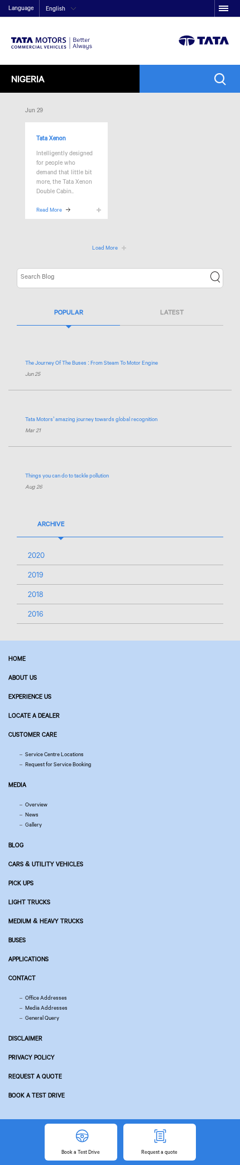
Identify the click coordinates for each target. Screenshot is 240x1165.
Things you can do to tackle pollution (67, 475)
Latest (172, 312)
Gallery (33, 824)
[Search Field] (223, 79)
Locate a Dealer (34, 715)
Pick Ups (20, 883)
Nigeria (28, 78)
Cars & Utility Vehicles (45, 864)
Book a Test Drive (36, 1095)
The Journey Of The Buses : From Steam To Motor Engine (91, 362)
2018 (35, 594)
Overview (36, 804)
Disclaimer (25, 1038)
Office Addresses (46, 997)
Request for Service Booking (58, 764)
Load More (105, 247)
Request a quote (35, 1076)
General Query (42, 1017)
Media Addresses (46, 1007)
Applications (28, 959)
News (32, 814)
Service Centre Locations (54, 754)
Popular (68, 312)
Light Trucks (29, 902)
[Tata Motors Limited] (51, 36)
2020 (36, 555)
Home (17, 658)
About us (22, 677)
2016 (36, 614)
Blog (15, 845)
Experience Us (29, 696)
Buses (17, 940)
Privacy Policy (31, 1057)
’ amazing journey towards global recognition (91, 419)
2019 (36, 575)
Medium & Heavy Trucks (45, 921)
